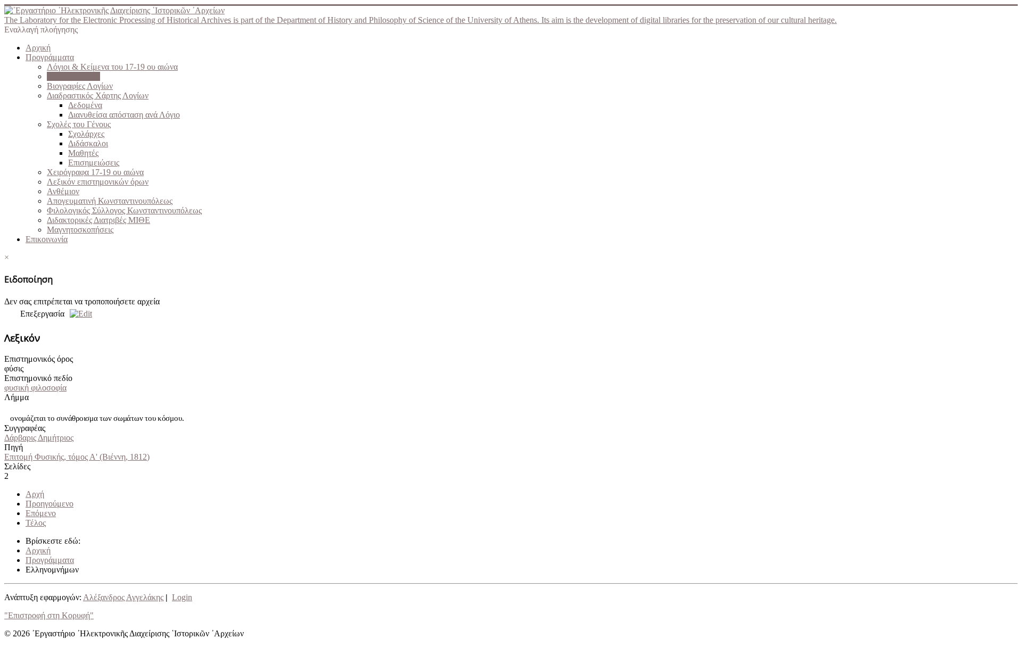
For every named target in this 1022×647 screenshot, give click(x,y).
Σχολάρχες (86, 133)
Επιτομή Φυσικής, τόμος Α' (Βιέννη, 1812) (77, 456)
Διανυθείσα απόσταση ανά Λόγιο (124, 114)
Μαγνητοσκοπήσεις (80, 229)
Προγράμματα (50, 57)
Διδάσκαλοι (88, 143)
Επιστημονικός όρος (38, 358)
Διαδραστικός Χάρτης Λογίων (98, 95)
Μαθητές (83, 152)
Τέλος (36, 522)
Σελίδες (17, 466)
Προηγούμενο (49, 503)
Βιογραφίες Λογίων (80, 85)
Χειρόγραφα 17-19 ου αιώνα (95, 172)
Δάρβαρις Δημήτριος (38, 437)
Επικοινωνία (47, 239)
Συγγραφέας (24, 428)
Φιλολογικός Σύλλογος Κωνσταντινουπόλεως (124, 210)
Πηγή (13, 447)
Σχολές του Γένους (79, 124)
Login (182, 597)
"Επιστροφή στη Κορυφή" (49, 615)
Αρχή (35, 494)
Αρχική (38, 47)
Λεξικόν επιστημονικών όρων (98, 181)
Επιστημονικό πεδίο (38, 378)
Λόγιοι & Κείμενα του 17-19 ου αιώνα (112, 66)
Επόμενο (41, 513)
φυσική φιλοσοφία (35, 387)
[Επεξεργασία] (78, 313)
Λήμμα (16, 397)
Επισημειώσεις (93, 162)
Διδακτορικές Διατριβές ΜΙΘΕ (98, 220)
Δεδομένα (85, 105)
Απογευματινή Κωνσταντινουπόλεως (109, 200)
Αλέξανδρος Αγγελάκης (123, 597)
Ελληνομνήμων (73, 76)
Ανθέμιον (63, 191)
